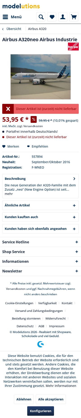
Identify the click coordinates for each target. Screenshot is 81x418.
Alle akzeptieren (50, 399)
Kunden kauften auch (21, 217)
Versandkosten (16, 289)
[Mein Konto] (62, 16)
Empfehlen (39, 146)
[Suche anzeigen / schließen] (40, 16)
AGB (41, 326)
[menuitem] (12, 16)
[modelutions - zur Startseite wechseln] (21, 6)
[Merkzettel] (51, 16)
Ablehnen (23, 399)
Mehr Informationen (61, 386)
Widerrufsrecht (55, 318)
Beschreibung (15, 178)
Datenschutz (25, 326)
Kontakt (67, 303)
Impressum (56, 326)
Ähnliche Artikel (17, 205)
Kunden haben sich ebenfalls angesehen (36, 228)
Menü (16, 16)
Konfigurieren (40, 411)
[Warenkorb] (73, 16)
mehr (9, 194)
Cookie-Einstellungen (19, 303)
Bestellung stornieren (26, 318)
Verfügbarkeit (47, 303)
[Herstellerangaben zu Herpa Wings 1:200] (73, 46)
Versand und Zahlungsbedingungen (39, 311)
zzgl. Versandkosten (30, 126)
